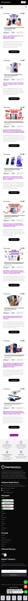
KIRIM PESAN (13, 575)
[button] (1, 7)
